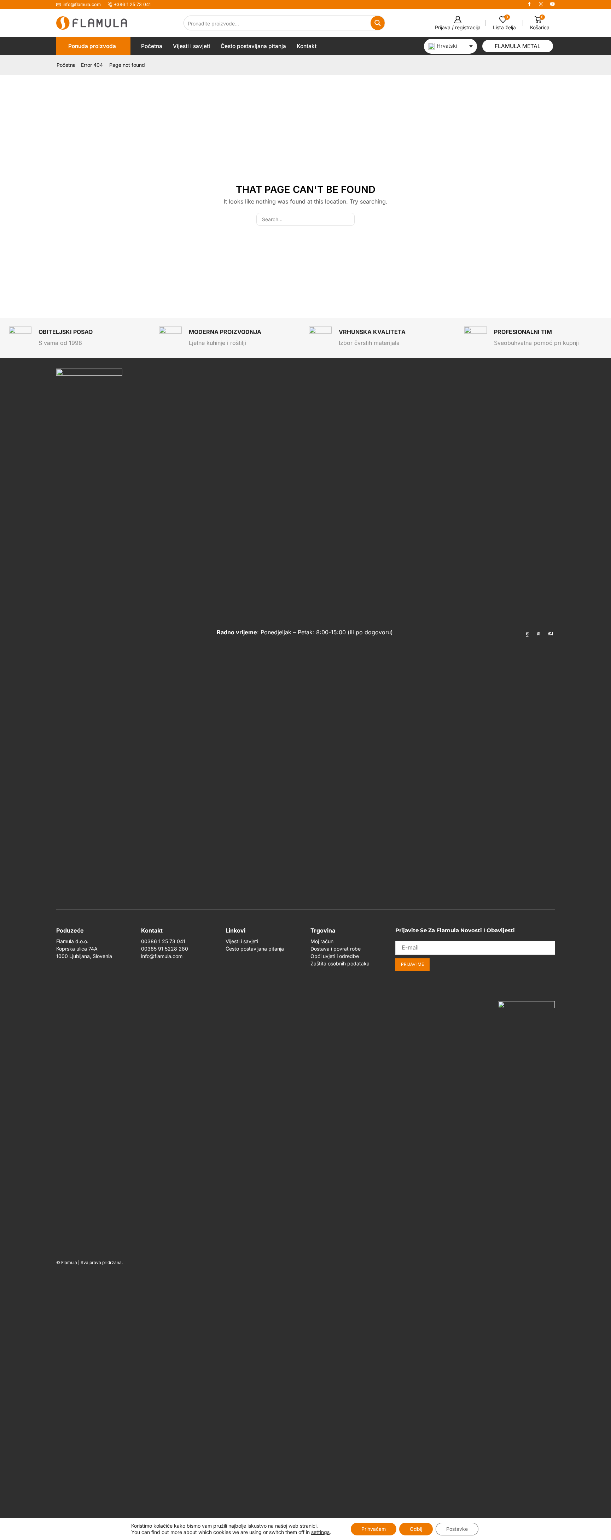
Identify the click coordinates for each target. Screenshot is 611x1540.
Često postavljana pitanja (253, 46)
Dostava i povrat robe (335, 949)
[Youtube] (552, 4)
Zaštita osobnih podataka (339, 963)
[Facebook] (529, 4)
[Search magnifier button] (378, 23)
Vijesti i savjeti (191, 46)
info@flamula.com (161, 956)
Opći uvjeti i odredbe (334, 956)
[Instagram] (541, 4)
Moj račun (321, 941)
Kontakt (306, 46)
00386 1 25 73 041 (163, 941)
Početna (151, 46)
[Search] (348, 219)
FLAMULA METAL (518, 46)
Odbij (416, 1529)
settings (320, 1532)
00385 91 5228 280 (164, 949)
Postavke (457, 1529)
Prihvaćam (373, 1529)
